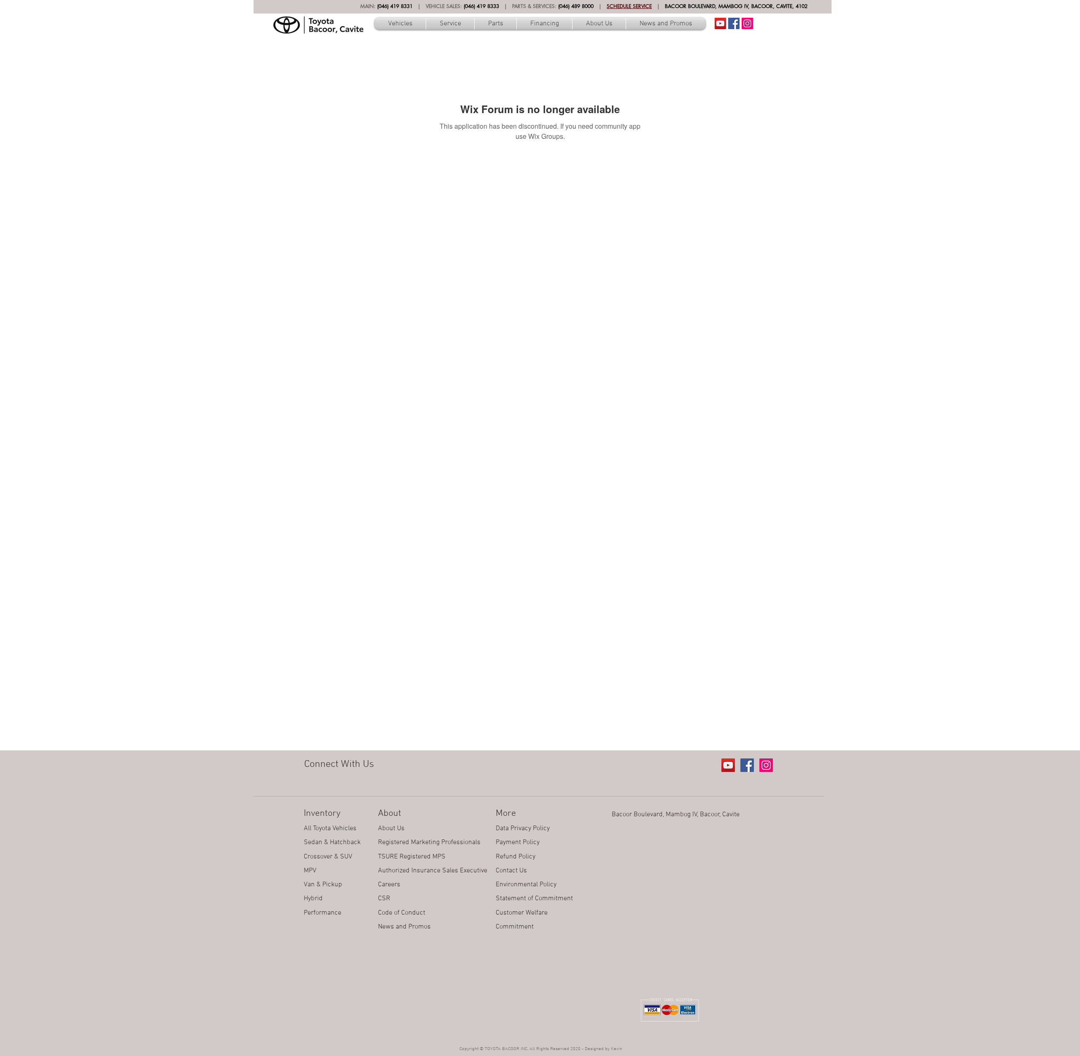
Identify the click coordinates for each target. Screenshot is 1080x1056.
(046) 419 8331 (395, 6)
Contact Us (511, 870)
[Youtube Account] (720, 23)
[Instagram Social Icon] (747, 23)
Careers (389, 884)
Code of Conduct (401, 913)
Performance (322, 913)
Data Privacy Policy (523, 828)
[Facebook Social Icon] (734, 23)
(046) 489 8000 (576, 6)
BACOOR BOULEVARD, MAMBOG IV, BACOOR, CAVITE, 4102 (736, 6)
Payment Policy (518, 842)
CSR (384, 898)
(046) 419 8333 (481, 6)
